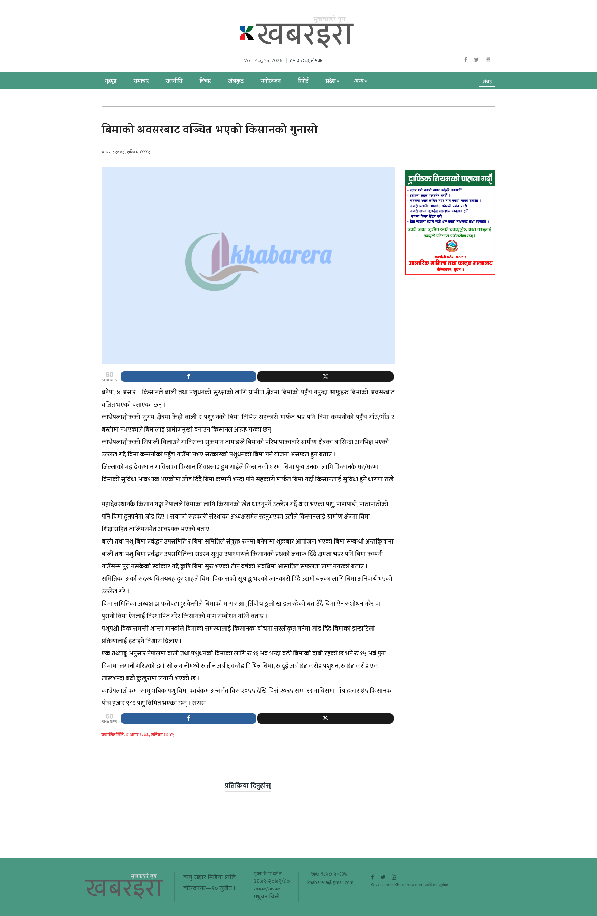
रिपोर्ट (303, 81)
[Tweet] (325, 376)
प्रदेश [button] (331, 81)
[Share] (188, 376)
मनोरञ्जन (271, 81)
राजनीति (174, 81)
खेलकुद (236, 81)
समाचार (141, 81)
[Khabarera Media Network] (305, 32)
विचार (205, 81)
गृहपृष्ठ (110, 81)
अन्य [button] (358, 81)
